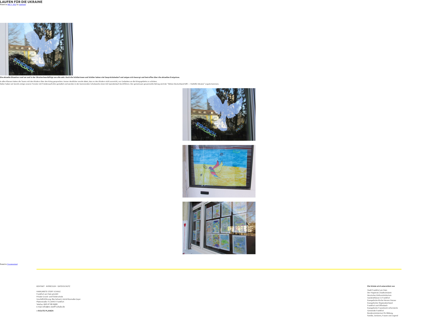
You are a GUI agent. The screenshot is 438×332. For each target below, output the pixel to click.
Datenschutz (64, 286)
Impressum (51, 286)
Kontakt (40, 286)
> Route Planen (44, 310)
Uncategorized (12, 264)
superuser (22, 4)
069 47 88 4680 (50, 304)
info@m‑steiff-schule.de (53, 306)
